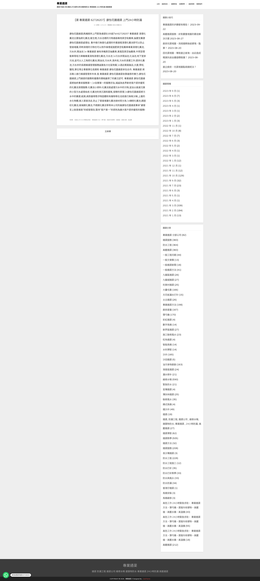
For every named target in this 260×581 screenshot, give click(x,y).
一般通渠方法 (169, 270)
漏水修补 (167, 374)
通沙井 (166, 409)
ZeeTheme (146, 579)
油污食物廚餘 (169, 364)
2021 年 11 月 (170, 170)
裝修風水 (167, 399)
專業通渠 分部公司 (112, 25)
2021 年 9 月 (169, 180)
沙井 (165, 354)
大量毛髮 (167, 290)
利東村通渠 (168, 285)
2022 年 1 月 (169, 160)
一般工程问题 (169, 255)
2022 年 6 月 (169, 141)
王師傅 (97, 25)
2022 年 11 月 (170, 126)
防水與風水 (168, 478)
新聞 (71, 120)
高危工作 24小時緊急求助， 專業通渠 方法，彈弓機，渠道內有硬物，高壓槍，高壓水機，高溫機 (103, 120)
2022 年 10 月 (170, 131)
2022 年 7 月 (169, 136)
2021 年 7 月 (169, 185)
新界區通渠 (168, 329)
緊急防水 (167, 384)
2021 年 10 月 (170, 175)
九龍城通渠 (168, 280)
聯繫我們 (199, 4)
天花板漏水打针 (170, 295)
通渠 (165, 414)
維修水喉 (167, 379)
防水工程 (167, 245)
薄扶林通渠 (168, 394)
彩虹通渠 (167, 319)
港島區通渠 (168, 369)
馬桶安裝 (167, 493)
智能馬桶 (167, 344)
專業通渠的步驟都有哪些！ (176, 24)
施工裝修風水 (169, 334)
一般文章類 (168, 260)
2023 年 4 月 (169, 106)
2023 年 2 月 (169, 116)
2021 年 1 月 (169, 215)
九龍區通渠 (168, 275)
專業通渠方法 (169, 305)
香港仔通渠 (168, 488)
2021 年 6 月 (169, 190)
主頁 (158, 4)
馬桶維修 (167, 498)
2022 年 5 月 (169, 145)
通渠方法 (119, 25)
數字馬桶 (167, 324)
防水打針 (167, 468)
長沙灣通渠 (168, 453)
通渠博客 (167, 433)
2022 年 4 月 (169, 150)
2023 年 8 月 (169, 96)
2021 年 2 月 (169, 210)
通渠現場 (191, 4)
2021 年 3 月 (169, 205)
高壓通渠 (167, 250)
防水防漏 (167, 483)
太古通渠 (167, 300)
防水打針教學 (169, 473)
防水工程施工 (169, 463)
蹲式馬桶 (167, 404)
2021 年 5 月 (169, 195)
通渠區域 (164, 4)
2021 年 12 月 (170, 165)
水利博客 (167, 349)
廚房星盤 (167, 309)
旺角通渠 (167, 339)
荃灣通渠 (167, 389)
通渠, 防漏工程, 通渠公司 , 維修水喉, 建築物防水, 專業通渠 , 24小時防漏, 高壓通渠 (182, 424)
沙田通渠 (167, 359)
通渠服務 (167, 240)
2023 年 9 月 (169, 91)
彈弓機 (166, 314)
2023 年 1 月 (169, 121)
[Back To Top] (256, 577)
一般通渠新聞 (169, 265)
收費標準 (182, 4)
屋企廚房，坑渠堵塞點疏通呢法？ (179, 67)
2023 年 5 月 (169, 101)
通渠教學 (167, 438)
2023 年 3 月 (169, 111)
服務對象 (174, 4)
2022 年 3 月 (169, 155)
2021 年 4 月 (169, 200)
